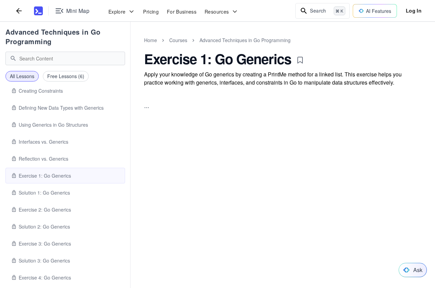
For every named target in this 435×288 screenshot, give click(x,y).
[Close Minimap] (130, 47)
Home (150, 40)
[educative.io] (38, 10)
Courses (178, 40)
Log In (413, 10)
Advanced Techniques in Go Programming (53, 36)
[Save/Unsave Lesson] (300, 60)
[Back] (19, 11)
